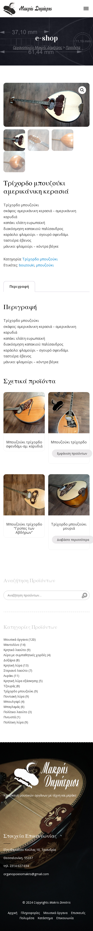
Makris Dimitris (60, 902)
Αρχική (12, 913)
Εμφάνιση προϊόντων (72, 453)
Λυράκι (8, 676)
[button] (82, 90)
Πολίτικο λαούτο (15, 712)
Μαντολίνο (11, 645)
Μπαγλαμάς (11, 707)
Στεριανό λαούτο (15, 670)
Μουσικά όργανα (55, 913)
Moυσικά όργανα (15, 639)
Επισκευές (78, 913)
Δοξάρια (9, 660)
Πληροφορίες (30, 913)
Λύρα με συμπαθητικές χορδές (24, 655)
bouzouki (26, 265)
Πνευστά (9, 717)
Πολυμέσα (26, 918)
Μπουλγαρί (11, 701)
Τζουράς (9, 686)
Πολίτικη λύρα (13, 722)
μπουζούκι (45, 265)
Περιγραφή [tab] (19, 286)
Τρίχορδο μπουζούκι (40, 259)
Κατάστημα (45, 918)
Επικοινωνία (65, 918)
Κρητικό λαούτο (14, 650)
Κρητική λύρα (12, 665)
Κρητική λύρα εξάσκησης (20, 681)
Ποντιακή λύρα (13, 696)
